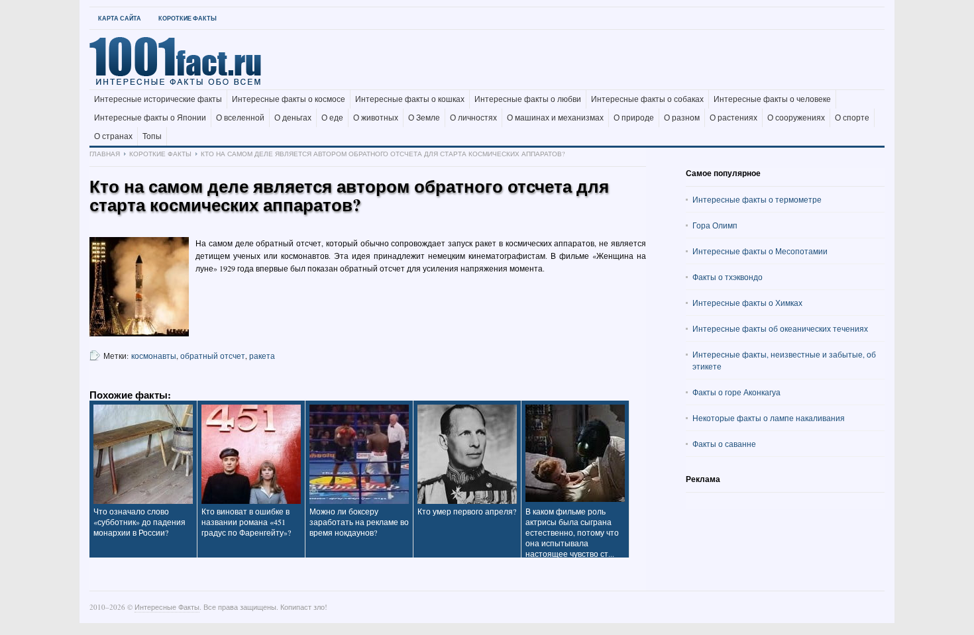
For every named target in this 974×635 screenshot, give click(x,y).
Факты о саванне (724, 443)
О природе (634, 117)
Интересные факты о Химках (747, 302)
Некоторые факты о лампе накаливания (768, 418)
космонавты (153, 355)
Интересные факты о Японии (150, 117)
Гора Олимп (714, 225)
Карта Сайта (119, 18)
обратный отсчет (212, 355)
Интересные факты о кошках (409, 99)
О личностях (473, 117)
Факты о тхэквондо (727, 276)
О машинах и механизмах (555, 117)
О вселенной (240, 117)
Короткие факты (187, 18)
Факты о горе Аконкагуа (736, 392)
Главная (104, 153)
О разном (682, 117)
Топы (152, 136)
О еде (332, 117)
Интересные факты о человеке (772, 99)
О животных (375, 117)
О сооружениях (796, 117)
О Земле (424, 117)
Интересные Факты (167, 607)
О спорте (852, 117)
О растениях (733, 117)
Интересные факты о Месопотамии (760, 251)
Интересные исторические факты (158, 99)
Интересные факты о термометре (757, 199)
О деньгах (292, 117)
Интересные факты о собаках (647, 99)
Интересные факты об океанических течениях (780, 328)
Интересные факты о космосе (288, 99)
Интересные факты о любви (527, 99)
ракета (262, 355)
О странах (113, 136)
